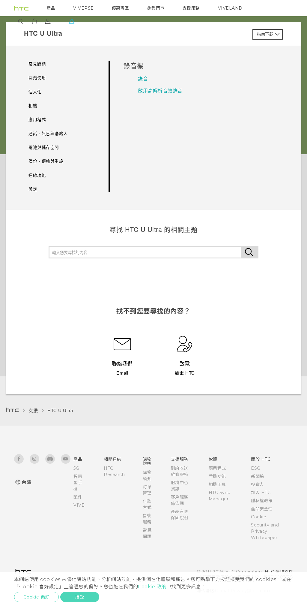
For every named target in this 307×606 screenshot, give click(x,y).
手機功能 (217, 476)
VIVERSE (83, 8)
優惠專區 (120, 8)
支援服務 (191, 8)
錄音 (143, 78)
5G (76, 468)
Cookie (258, 517)
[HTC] (21, 8)
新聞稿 (257, 476)
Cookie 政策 (152, 586)
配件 (77, 497)
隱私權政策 (262, 500)
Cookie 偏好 (36, 597)
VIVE (79, 505)
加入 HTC (260, 492)
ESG (256, 468)
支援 (33, 410)
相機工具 (217, 484)
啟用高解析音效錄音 (160, 90)
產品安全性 (262, 508)
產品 (50, 8)
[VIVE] (72, 21)
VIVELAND (230, 8)
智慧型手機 (77, 483)
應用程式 (217, 468)
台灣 (26, 482)
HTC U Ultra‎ (60, 410)
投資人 (257, 484)
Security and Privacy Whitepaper (265, 531)
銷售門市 (156, 8)
